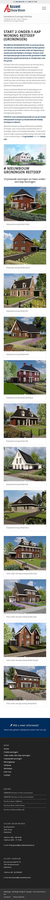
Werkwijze (8, 768)
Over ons (7, 772)
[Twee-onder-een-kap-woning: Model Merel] (25, 683)
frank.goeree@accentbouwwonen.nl (21, 845)
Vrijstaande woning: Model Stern (17, 528)
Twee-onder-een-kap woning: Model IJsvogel (22, 660)
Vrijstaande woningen (13, 759)
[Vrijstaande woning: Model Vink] (25, 290)
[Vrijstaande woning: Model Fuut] (25, 464)
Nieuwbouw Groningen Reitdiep (18, 16)
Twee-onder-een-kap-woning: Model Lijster (21, 617)
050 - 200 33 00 (16, 837)
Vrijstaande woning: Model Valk (17, 441)
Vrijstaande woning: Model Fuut (17, 484)
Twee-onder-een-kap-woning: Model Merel (21, 703)
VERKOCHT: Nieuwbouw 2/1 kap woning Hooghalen (19, 797)
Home (6, 749)
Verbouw (7, 765)
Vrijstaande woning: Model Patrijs (17, 224)
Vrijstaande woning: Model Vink (17, 311)
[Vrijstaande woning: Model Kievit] (25, 334)
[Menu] (43, 8)
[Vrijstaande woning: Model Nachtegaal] (25, 377)
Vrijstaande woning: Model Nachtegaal (19, 398)
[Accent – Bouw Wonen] (21, 8)
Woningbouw (9, 762)
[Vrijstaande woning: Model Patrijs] (25, 204)
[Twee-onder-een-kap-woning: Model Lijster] (25, 596)
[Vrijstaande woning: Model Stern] (25, 507)
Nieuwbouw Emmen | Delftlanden (13, 801)
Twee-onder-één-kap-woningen (17, 755)
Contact (7, 775)
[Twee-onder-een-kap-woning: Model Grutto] (25, 553)
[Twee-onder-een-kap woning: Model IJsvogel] (25, 640)
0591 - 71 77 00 (16, 840)
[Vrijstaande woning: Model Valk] (25, 420)
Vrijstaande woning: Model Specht (18, 268)
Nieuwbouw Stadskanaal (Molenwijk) (14, 809)
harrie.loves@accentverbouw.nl (20, 877)
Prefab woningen (11, 752)
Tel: (18, 2)
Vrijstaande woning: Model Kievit (17, 354)
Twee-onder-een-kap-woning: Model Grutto (21, 573)
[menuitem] (43, 8)
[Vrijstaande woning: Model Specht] (25, 247)
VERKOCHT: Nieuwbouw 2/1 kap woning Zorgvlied (18, 793)
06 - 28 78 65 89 (16, 872)
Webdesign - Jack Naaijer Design (14, 892)
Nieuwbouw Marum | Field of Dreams (14, 805)
